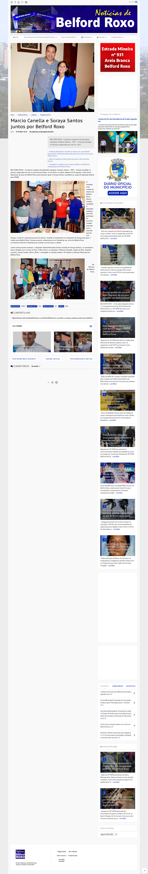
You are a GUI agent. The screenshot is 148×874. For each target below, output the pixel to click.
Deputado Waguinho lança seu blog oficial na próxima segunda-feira (30, 348)
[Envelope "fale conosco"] (26, 2)
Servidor (102, 37)
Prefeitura (87, 37)
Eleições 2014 (45, 115)
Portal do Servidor (62, 860)
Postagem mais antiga (81, 359)
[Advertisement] (28, 150)
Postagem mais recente (24, 359)
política (34, 115)
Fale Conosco (61, 855)
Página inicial (53, 359)
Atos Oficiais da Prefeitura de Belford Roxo (40, 37)
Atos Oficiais (72, 851)
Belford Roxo (117, 37)
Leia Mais (113, 238)
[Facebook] (15, 2)
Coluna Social (72, 855)
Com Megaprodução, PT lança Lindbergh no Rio (69, 348)
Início (16, 37)
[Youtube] (19, 2)
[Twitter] (12, 2)
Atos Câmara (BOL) (68, 37)
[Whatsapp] (22, 2)
